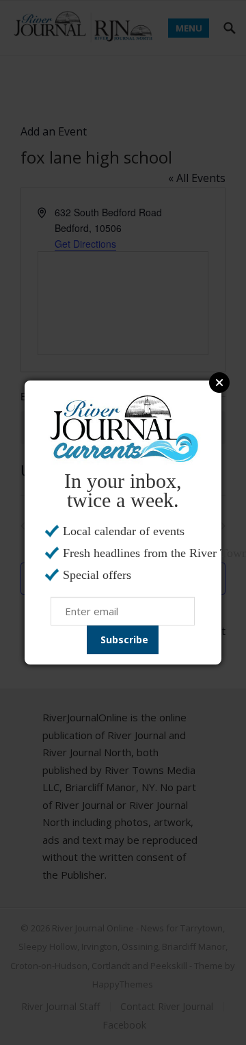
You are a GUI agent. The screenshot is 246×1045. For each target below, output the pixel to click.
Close (219, 382)
